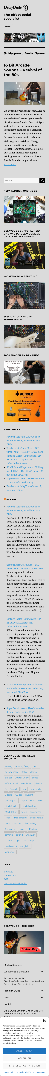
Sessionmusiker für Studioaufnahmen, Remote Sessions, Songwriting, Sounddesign (24, 981)
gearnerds (35, 789)
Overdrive (35, 812)
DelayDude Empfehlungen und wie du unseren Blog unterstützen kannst (23, 1013)
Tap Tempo (29, 840)
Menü (8, 26)
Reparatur (10, 829)
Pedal (8, 817)
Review (33, 829)
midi (32, 800)
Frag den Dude (12, 990)
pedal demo (36, 817)
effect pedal (11, 783)
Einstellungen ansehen (24, 1065)
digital (8, 777)
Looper (23, 800)
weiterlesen (10, 164)
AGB (6, 879)
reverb (22, 829)
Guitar (18, 795)
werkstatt (10, 852)
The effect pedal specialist (17, 16)
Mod (40, 800)
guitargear (10, 800)
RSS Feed (12, 499)
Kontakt (8, 871)
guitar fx (29, 795)
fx (6, 789)
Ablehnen (24, 1058)
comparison (11, 772)
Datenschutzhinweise (15, 883)
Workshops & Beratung (16, 971)
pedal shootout (13, 823)
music (24, 812)
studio (8, 840)
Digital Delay (22, 777)
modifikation (29, 806)
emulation (26, 783)
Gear (6, 997)
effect (35, 777)
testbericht (11, 846)
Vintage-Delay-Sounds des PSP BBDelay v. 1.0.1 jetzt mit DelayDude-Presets (24, 459)
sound (19, 835)
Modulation (11, 812)
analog (8, 766)
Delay (24, 772)
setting (9, 835)
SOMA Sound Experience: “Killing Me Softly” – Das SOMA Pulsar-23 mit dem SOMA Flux (25, 471)
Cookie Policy (9, 1072)
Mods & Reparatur (13, 965)
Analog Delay (22, 766)
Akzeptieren (24, 1050)
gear (24, 789)
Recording (30, 823)
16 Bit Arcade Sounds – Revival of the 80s (23, 70)
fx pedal (14, 789)
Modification (12, 806)
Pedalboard (20, 817)
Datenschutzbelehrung (25, 1072)
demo (33, 772)
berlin (36, 766)
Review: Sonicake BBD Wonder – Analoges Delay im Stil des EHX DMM (24, 440)
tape (17, 840)
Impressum (40, 1072)
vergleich (25, 846)
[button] (45, 1020)
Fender (39, 783)
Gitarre (8, 795)
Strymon (31, 835)
